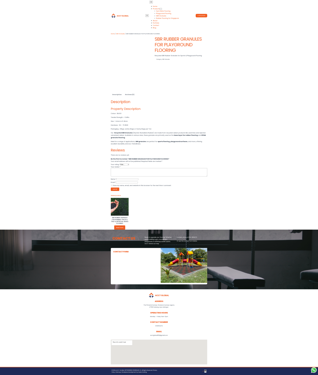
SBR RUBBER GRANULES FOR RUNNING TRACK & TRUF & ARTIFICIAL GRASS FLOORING (119, 220)
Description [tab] (117, 94)
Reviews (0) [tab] (129, 94)
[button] (201, 15)
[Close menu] (151, 2)
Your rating (115, 164)
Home (113, 34)
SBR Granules (120, 34)
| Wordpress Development (128, 372)
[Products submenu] (161, 9)
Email (113, 182)
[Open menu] (147, 15)
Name (113, 179)
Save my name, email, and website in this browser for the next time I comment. (142, 185)
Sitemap (118, 372)
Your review (115, 167)
